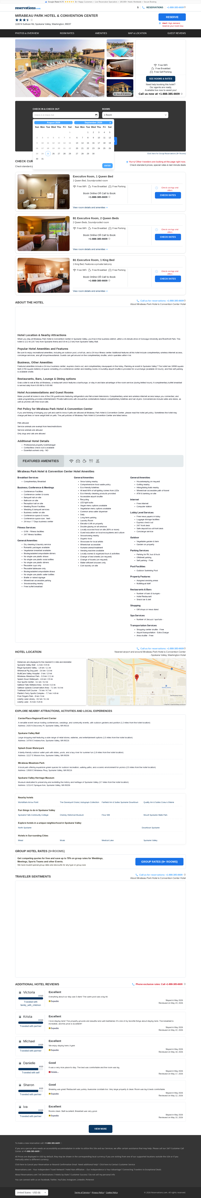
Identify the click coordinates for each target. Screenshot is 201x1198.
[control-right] (98, 68)
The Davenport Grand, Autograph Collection (79, 802)
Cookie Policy (112, 1192)
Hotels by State (62, 1174)
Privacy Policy (98, 1192)
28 (64, 154)
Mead (20, 840)
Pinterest (90, 1179)
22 (88, 148)
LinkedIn (81, 1179)
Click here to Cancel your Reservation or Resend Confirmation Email (46, 1164)
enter (107, 166)
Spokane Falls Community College (33, 815)
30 (37, 159)
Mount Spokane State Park (155, 815)
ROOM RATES (67, 33)
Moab (62, 840)
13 (77, 143)
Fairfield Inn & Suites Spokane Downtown (120, 802)
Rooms (106, 109)
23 (93, 148)
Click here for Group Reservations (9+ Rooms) (166, 154)
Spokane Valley (150, 840)
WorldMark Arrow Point (28, 802)
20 (77, 148)
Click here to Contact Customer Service (117, 1164)
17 (99, 143)
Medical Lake (108, 840)
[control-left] (21, 68)
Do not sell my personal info (102, 1174)
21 (82, 148)
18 (104, 143)
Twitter (53, 1179)
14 (82, 143)
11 (104, 138)
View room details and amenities (89, 207)
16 (93, 143)
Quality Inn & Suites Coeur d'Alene (159, 802)
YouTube (62, 1179)
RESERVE (172, 17)
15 (88, 143)
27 (59, 154)
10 (99, 138)
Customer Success (79, 1174)
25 (48, 154)
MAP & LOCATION (137, 33)
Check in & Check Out (46, 109)
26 (53, 154)
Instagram (71, 1179)
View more (100, 1129)
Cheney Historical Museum (72, 815)
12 (110, 138)
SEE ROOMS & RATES (160, 79)
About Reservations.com (26, 1174)
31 (42, 159)
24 (99, 148)
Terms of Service (82, 1192)
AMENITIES (101, 33)
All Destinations (46, 1174)
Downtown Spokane (151, 828)
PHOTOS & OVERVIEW (27, 33)
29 (70, 154)
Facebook (45, 1179)
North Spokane (24, 828)
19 (110, 143)
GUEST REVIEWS (177, 33)
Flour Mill (106, 815)
